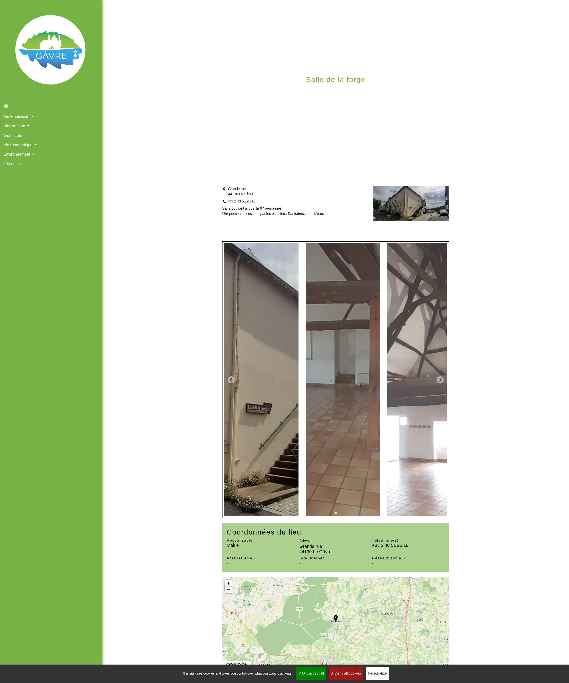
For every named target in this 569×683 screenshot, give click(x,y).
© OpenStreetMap (236, 663)
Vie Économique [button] (18, 145)
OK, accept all (312, 673)
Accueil (269, 90)
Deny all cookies (347, 673)
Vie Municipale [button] (16, 116)
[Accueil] (51, 51)
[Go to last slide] (231, 379)
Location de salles (340, 90)
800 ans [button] (11, 164)
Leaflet (444, 664)
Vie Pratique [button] (14, 126)
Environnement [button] (17, 154)
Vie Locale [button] (13, 135)
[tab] (336, 513)
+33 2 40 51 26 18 (241, 201)
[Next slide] (440, 379)
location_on (333, 616)
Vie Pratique (298, 90)
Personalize (377, 673)
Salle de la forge (390, 90)
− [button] (228, 590)
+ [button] (228, 583)
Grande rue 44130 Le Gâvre (240, 191)
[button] (51, 107)
